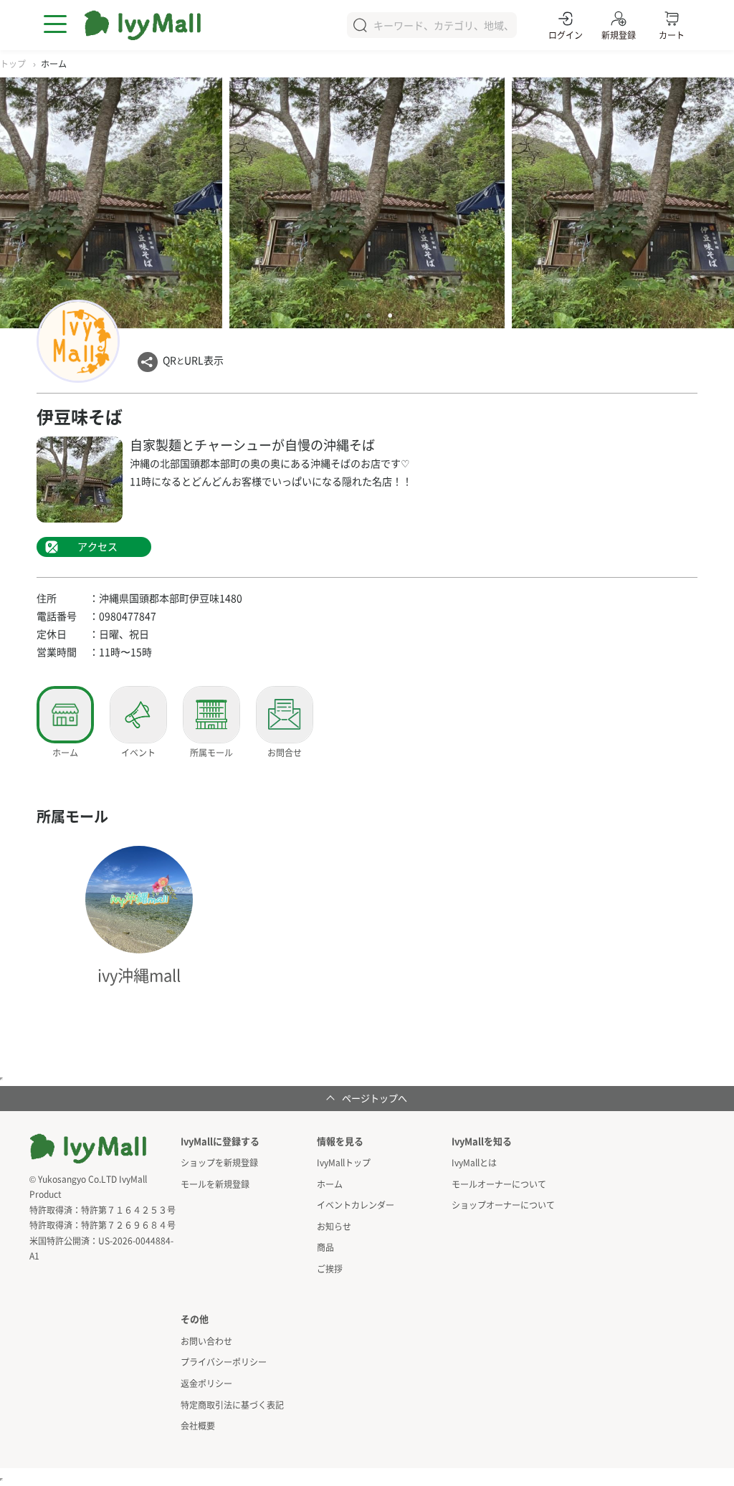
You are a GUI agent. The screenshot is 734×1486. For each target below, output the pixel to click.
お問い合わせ (206, 1341)
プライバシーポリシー (224, 1362)
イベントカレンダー (355, 1205)
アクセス (97, 546)
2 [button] (368, 315)
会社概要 (198, 1425)
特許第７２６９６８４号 (128, 1225)
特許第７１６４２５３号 (128, 1210)
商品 (325, 1247)
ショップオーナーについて (503, 1205)
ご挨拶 (330, 1268)
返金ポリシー (206, 1383)
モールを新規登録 (215, 1184)
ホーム (330, 1184)
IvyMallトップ (344, 1162)
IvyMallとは (474, 1162)
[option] (367, 202)
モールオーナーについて (499, 1184)
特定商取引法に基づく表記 (232, 1405)
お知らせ (334, 1226)
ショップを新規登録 (219, 1162)
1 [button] (347, 315)
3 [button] (390, 315)
